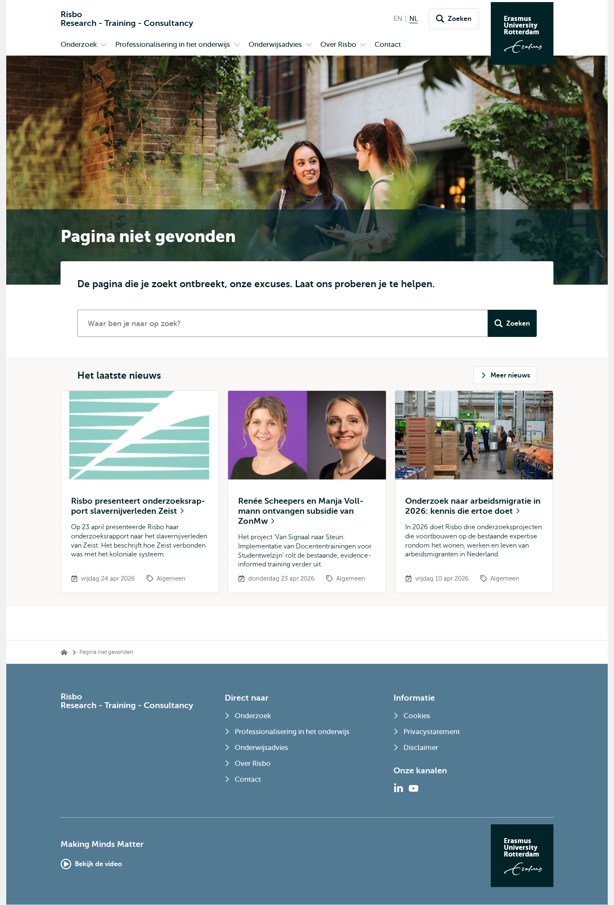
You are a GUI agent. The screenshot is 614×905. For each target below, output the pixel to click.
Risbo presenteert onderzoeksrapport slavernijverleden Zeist (138, 506)
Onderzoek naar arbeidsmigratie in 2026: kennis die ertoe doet (472, 506)
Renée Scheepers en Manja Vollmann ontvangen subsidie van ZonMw (300, 511)
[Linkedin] (398, 788)
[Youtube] (413, 788)
